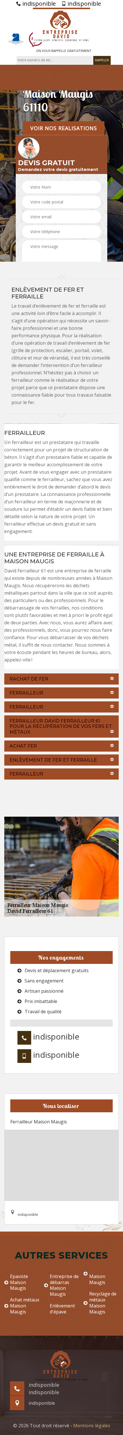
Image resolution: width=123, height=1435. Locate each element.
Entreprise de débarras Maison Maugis (64, 1285)
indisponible (38, 3)
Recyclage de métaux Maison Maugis (102, 1303)
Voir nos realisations (63, 127)
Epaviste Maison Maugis (19, 1282)
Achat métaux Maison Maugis (24, 1306)
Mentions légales (91, 1425)
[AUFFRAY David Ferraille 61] (61, 25)
